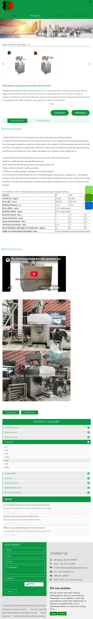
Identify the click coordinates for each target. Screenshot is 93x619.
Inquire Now (59, 113)
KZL (7, 450)
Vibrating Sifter (10, 473)
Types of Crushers (20, 609)
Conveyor (8, 478)
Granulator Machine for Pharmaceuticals (29, 616)
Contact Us (58, 553)
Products (35, 16)
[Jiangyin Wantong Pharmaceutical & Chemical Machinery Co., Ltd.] (46, 7)
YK (7, 464)
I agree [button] (53, 614)
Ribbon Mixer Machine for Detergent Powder (20, 613)
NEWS (8, 499)
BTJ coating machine (13, 492)
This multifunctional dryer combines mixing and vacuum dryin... (28, 508)
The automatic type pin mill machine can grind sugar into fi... (27, 531)
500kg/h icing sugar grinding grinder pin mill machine (24, 528)
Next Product (80, 113)
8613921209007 (70, 560)
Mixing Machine (11, 437)
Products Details (17, 121)
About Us (57, 16)
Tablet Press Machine (13, 488)
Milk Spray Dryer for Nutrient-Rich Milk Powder (21, 516)
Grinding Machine (12, 428)
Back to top (29, 412)
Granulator (21, 45)
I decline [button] (62, 614)
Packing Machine (11, 483)
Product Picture (43, 121)
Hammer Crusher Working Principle (44, 609)
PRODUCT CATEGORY (46, 421)
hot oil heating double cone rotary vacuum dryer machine (26, 505)
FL (7, 447)
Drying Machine (11, 432)
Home (13, 16)
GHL (7, 457)
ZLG (7, 467)
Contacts (79, 16)
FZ (7, 454)
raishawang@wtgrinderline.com (73, 568)
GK (29, 45)
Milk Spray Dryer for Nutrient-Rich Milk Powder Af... (23, 520)
